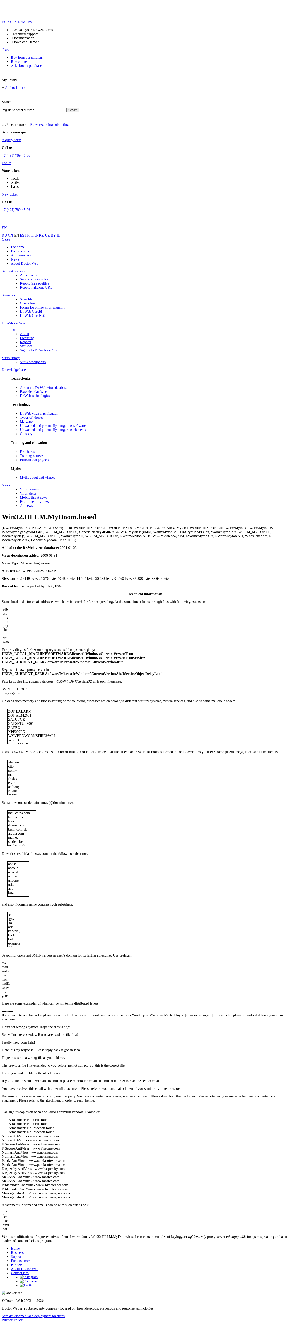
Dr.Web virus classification (39, 413)
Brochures (27, 452)
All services (28, 275)
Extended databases (34, 392)
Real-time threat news (35, 501)
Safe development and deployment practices (33, 1316)
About (24, 334)
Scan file (26, 299)
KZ (42, 235)
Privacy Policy (12, 1320)
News (15, 259)
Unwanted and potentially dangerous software (53, 426)
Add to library (15, 87)
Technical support (25, 34)
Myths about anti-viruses (37, 477)
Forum (6, 163)
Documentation (23, 38)
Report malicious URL (36, 287)
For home (18, 247)
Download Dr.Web (25, 42)
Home (15, 1248)
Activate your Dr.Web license (33, 30)
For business (20, 251)
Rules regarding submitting (49, 124)
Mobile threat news (33, 497)
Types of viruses (31, 417)
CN (11, 235)
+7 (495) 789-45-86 (16, 155)
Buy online (19, 61)
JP (37, 235)
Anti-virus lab (21, 255)
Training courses (32, 456)
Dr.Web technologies (35, 396)
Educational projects (34, 460)
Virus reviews (30, 489)
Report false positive (34, 283)
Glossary (26, 434)
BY (54, 235)
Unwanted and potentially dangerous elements (53, 430)
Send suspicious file (34, 279)
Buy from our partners (27, 57)
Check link (28, 303)
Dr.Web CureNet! (32, 315)
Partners (16, 1265)
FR (28, 235)
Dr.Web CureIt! (31, 311)
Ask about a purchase (26, 66)
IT (33, 235)
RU (5, 235)
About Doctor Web (24, 263)
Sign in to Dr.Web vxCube (39, 350)
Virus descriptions (33, 362)
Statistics (26, 346)
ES (22, 235)
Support (16, 1257)
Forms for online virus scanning (42, 307)
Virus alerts (28, 493)
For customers (21, 1261)
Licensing (27, 338)
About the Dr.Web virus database (43, 387)
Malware (26, 421)
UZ (48, 235)
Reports (25, 342)
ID (58, 235)
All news (26, 505)
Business (17, 1252)
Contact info (20, 1273)
